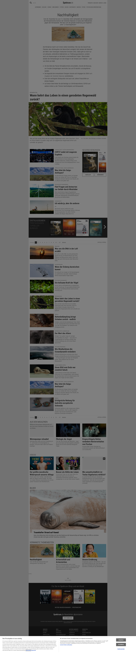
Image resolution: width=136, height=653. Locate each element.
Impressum (33, 650)
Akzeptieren (121, 640)
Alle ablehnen (121, 644)
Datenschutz (28, 650)
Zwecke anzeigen (121, 649)
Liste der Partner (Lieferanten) (66, 644)
